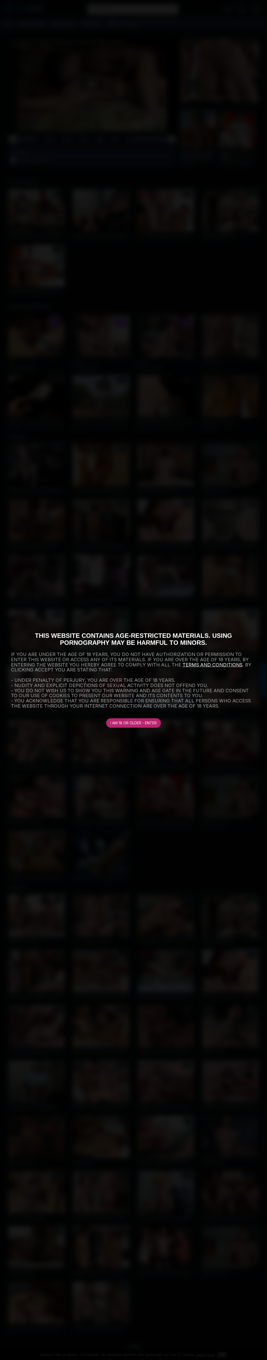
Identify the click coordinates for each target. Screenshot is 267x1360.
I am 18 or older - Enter (133, 723)
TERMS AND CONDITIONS (212, 664)
